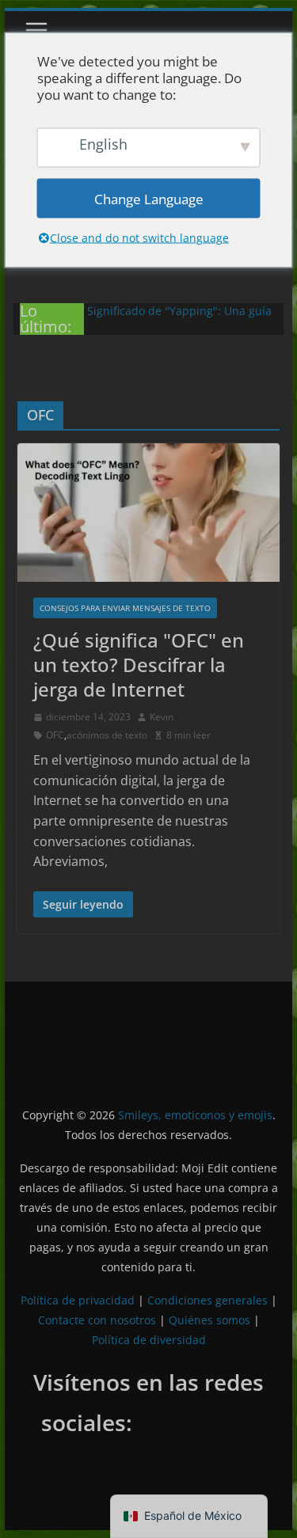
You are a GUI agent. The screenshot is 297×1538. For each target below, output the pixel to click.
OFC (55, 735)
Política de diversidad (149, 1339)
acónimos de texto (107, 735)
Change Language (149, 198)
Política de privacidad (78, 1300)
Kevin (161, 717)
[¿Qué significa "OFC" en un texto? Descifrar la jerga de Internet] (148, 512)
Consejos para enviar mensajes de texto (125, 607)
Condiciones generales (207, 1300)
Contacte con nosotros (97, 1319)
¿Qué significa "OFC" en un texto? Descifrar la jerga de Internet (138, 664)
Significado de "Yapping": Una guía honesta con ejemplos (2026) (179, 318)
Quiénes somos (209, 1319)
